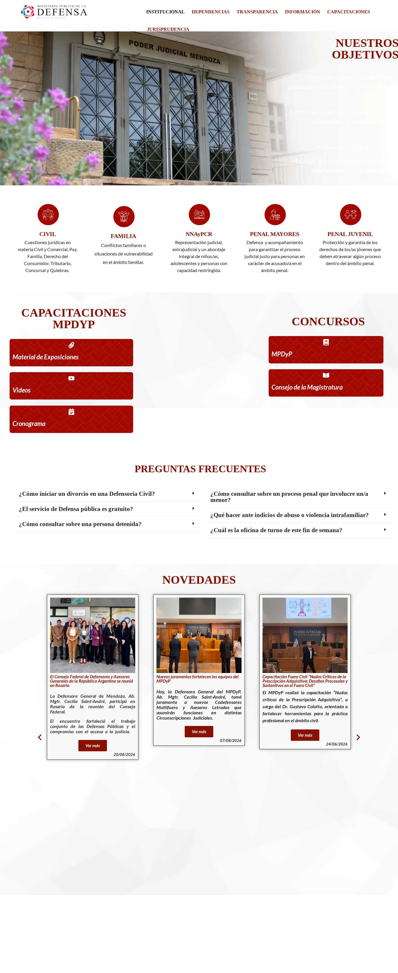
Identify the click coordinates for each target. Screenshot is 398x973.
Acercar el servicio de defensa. (355, 147)
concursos (328, 321)
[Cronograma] (71, 412)
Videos (22, 390)
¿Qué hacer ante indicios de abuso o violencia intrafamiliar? (289, 515)
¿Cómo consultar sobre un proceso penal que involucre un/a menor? (289, 496)
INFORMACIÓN (302, 11)
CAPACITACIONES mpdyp (73, 318)
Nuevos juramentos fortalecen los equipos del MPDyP (109, 678)
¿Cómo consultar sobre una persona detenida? (80, 524)
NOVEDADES (199, 579)
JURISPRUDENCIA (168, 29)
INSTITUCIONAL (165, 11)
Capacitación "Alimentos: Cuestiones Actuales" (313, 678)
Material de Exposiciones (46, 357)
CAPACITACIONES (348, 11)
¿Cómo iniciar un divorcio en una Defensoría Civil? (87, 493)
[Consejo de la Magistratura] (326, 375)
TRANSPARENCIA (257, 11)
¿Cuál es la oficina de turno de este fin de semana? (276, 530)
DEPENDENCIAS (211, 11)
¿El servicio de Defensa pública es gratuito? (76, 508)
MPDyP (282, 354)
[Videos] (71, 378)
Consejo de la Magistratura (307, 387)
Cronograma (29, 423)
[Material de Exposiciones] (71, 345)
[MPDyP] (326, 342)
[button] (107, 494)
